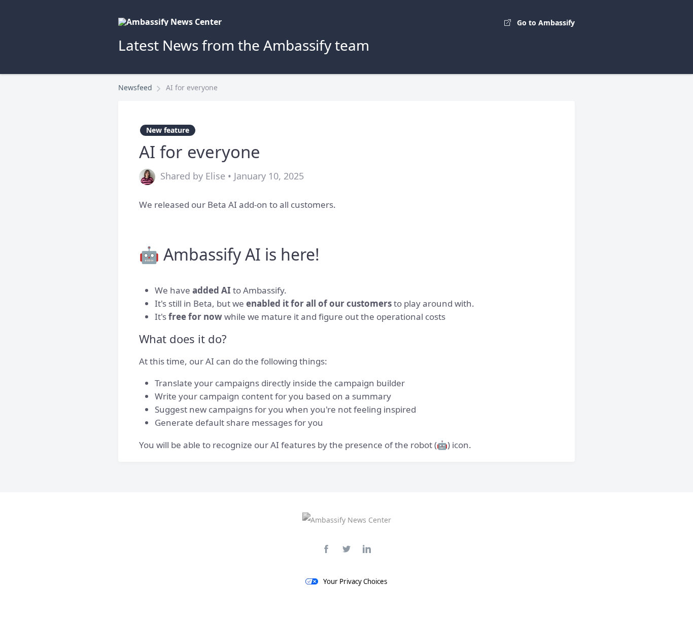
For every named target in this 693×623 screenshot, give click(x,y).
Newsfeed (135, 87)
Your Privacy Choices (355, 581)
